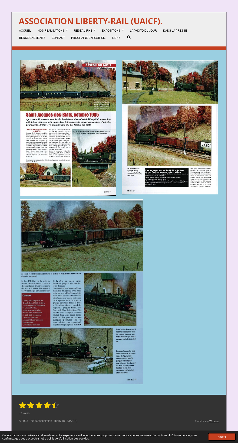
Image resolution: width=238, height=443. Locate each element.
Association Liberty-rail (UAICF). (90, 21)
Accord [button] (222, 436)
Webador (214, 421)
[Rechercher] (128, 37)
